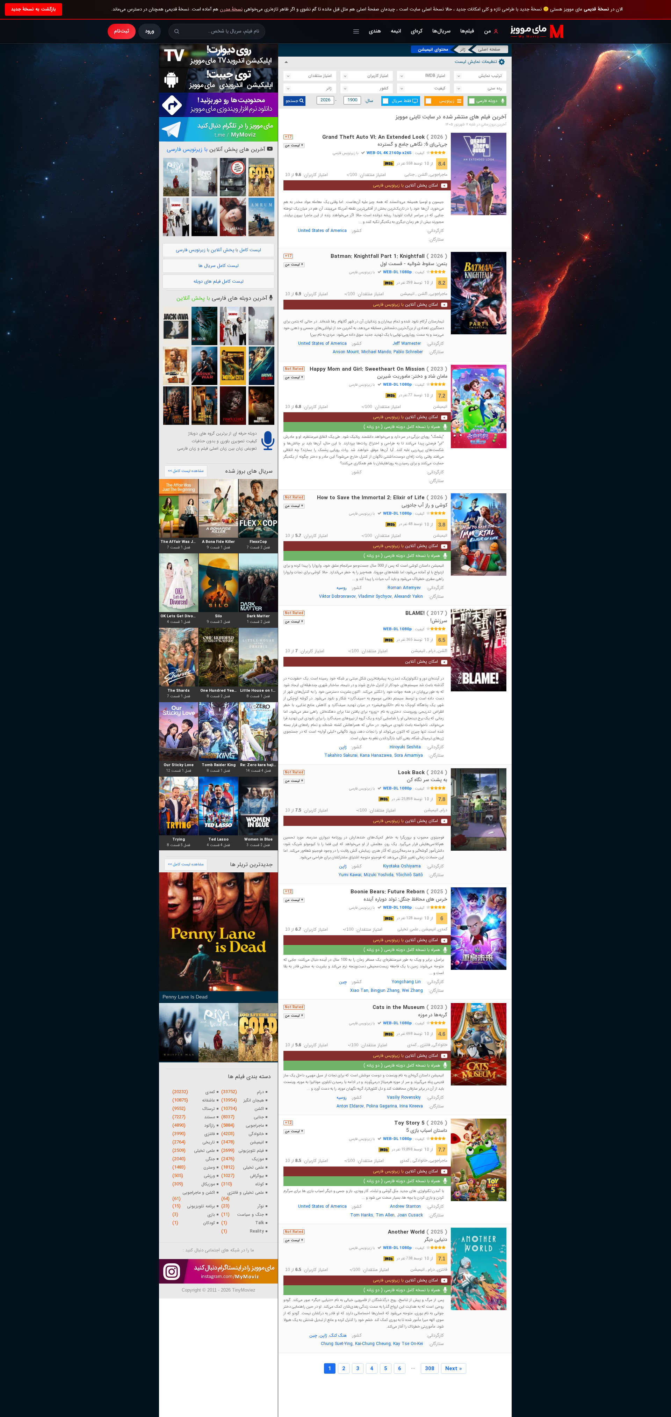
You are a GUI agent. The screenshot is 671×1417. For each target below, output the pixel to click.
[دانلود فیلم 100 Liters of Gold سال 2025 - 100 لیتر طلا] (261, 177)
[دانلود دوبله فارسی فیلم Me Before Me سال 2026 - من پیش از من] (204, 405)
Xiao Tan (359, 990)
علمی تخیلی (407, 929)
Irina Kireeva (411, 1106)
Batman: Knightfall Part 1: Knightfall (389, 256)
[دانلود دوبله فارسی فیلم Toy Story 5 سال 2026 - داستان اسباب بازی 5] (479, 1160)
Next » (453, 1369)
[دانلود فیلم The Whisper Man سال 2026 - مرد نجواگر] (204, 217)
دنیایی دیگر (435, 1239)
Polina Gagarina (381, 1106)
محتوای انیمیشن (433, 49)
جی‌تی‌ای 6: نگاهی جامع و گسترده (412, 144)
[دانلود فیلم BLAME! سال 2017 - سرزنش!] (479, 650)
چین (343, 982)
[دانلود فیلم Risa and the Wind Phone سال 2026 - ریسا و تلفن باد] (176, 177)
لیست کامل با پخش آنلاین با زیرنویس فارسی (218, 250)
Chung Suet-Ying (337, 1343)
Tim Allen (385, 1215)
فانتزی (425, 1045)
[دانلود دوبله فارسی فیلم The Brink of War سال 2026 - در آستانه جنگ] (204, 366)
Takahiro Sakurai (341, 755)
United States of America (322, 230)
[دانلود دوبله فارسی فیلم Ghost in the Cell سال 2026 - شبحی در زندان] (176, 405)
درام (431, 651)
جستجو (293, 100)
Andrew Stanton (405, 1206)
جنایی (409, 175)
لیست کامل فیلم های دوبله (219, 281)
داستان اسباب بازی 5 (426, 1130)
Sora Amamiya (408, 755)
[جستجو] (177, 31)
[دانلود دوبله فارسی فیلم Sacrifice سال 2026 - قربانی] (176, 217)
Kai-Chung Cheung (373, 1343)
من (487, 31)
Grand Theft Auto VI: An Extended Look (384, 137)
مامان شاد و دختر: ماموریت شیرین (412, 376)
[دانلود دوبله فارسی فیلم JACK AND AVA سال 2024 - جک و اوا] (176, 326)
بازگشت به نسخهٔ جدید (33, 9)
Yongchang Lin (406, 982)
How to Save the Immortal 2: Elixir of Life (382, 498)
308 (429, 1369)
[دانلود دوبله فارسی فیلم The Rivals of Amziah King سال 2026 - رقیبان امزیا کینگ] (176, 366)
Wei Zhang (412, 990)
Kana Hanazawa (376, 755)
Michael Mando (376, 352)
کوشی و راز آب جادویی (424, 505)
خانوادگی (439, 1045)
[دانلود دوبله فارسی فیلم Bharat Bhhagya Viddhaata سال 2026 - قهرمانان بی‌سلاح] (261, 405)
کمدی (442, 929)
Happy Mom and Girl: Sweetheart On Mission (378, 369)
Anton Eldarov (350, 1106)
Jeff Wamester (406, 343)
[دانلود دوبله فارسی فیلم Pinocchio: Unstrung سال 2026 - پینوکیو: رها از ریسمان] (232, 405)
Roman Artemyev (404, 587)
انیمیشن (407, 294)
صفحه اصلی (489, 49)
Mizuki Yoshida (379, 875)
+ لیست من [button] (294, 145)
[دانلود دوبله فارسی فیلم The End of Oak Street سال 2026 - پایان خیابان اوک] (204, 177)
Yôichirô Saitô (409, 875)
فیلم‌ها (467, 31)
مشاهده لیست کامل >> (186, 471)
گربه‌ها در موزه (432, 1015)
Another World (417, 1232)
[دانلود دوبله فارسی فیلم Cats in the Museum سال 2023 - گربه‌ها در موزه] (479, 1044)
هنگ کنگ (338, 1335)
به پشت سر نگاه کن (427, 780)
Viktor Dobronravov (337, 596)
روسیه (342, 587)
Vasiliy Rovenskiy (404, 1097)
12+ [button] (288, 891)
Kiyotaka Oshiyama (402, 866)
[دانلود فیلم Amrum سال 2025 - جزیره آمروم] (261, 217)
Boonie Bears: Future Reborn (399, 892)
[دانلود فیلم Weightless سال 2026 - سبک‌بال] (232, 217)
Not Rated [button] (294, 368)
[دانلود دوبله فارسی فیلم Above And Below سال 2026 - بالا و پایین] (261, 366)
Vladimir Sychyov (375, 596)
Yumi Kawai (350, 875)
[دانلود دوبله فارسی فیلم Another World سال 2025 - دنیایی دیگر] (479, 1269)
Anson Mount (346, 352)
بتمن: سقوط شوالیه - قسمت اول (413, 264)
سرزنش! (438, 621)
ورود (149, 31)
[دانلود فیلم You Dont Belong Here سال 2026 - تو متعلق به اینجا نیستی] (232, 177)
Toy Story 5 (420, 1123)
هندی (375, 31)
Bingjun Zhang (385, 990)
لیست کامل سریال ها (219, 265)
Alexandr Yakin (408, 596)
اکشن (422, 175)
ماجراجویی (438, 175)
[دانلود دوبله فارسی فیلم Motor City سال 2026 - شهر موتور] (232, 366)
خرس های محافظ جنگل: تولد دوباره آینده (405, 899)
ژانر (463, 49)
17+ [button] (288, 137)
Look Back (422, 773)
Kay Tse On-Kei (408, 1343)
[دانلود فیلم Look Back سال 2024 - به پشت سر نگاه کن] (479, 809)
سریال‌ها (441, 31)
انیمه (396, 31)
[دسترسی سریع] (356, 31)
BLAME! (426, 613)
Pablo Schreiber (408, 352)
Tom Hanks (361, 1215)
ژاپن (343, 747)
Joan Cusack (410, 1215)
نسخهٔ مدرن (231, 9)
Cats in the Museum (410, 1007)
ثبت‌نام (121, 31)
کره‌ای (417, 31)
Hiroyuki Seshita (405, 747)
